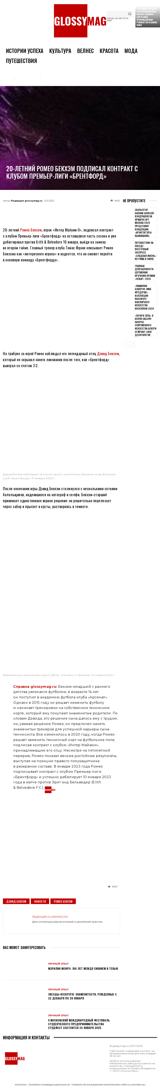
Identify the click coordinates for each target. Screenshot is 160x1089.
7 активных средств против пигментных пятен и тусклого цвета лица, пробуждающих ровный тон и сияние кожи (146, 17)
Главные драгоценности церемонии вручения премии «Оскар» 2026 (145, 272)
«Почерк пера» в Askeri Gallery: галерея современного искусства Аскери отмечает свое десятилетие (145, 325)
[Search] (129, 14)
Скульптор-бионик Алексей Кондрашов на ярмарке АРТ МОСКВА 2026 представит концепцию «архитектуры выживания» (144, 222)
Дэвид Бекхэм (108, 353)
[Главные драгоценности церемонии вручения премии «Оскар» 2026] (128, 271)
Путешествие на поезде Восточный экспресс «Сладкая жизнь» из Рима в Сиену (145, 251)
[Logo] (80, 20)
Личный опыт (52, 77)
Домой (7, 77)
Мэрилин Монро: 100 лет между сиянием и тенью (83, 968)
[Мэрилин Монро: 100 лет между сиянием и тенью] (24, 966)
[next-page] (132, 344)
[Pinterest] (82, 210)
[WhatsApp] (54, 210)
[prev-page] (125, 344)
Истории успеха (27, 77)
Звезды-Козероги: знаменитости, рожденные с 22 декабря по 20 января (82, 996)
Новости (40, 901)
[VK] (68, 210)
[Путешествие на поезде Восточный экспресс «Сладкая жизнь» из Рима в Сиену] (128, 247)
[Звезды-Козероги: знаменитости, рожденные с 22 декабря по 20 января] (24, 994)
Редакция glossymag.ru (26, 200)
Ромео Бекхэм (31, 230)
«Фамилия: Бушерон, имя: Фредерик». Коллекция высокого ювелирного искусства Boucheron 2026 (144, 297)
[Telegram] (41, 210)
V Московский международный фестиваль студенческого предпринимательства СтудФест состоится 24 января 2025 (79, 1024)
